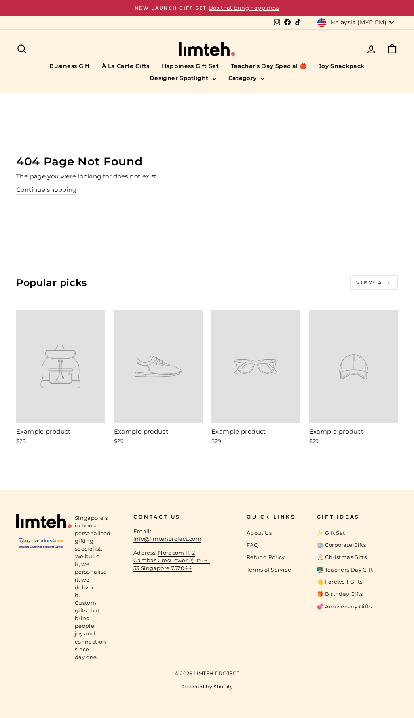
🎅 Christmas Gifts (342, 557)
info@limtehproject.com (167, 539)
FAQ (252, 545)
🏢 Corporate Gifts (341, 545)
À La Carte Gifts (126, 66)
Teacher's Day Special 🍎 (268, 66)
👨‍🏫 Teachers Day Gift (345, 570)
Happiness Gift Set (190, 66)
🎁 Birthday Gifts (340, 594)
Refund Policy (266, 557)
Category (243, 78)
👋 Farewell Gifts (340, 582)
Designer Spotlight (180, 78)
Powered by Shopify (207, 687)
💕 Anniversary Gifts (344, 607)
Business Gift (69, 66)
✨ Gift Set (331, 533)
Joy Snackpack (342, 66)
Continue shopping (46, 189)
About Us (259, 533)
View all (374, 283)
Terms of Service (269, 570)
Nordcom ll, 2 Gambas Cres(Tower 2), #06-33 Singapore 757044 (171, 560)
